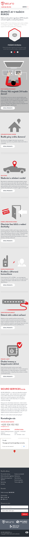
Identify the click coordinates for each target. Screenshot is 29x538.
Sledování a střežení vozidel (13, 185)
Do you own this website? (8, 453)
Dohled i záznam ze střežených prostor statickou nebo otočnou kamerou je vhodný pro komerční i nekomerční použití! (14, 54)
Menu (25, 7)
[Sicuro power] (14, 533)
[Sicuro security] (21, 529)
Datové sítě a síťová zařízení (13, 321)
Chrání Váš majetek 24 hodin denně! (14, 99)
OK (24, 453)
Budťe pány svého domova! (13, 143)
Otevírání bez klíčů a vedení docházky (13, 232)
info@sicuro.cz (5, 433)
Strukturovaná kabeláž (19, 481)
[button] (14, 458)
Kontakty (3, 491)
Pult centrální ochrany (5, 481)
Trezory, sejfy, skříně (19, 489)
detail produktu (8, 115)
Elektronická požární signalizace (7, 483)
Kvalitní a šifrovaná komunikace (9, 279)
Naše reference (18, 485)
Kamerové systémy (19, 487)
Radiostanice (17, 483)
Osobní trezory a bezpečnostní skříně (10, 369)
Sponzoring (3, 489)
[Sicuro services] (8, 529)
